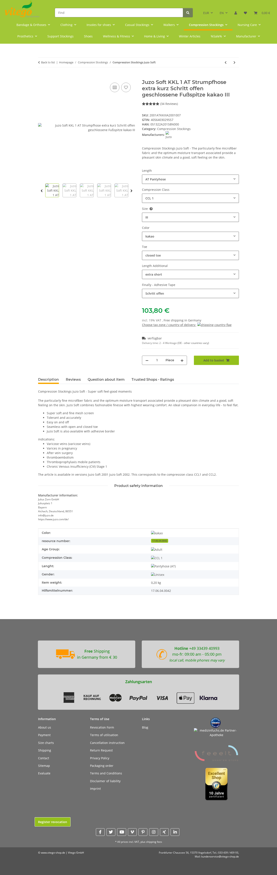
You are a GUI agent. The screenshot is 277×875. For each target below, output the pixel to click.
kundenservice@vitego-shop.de (220, 856)
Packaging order (101, 766)
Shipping (44, 750)
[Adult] (156, 549)
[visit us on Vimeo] (132, 832)
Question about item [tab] (106, 379)
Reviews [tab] (73, 379)
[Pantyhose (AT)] (163, 566)
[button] (235, 11)
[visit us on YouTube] (121, 832)
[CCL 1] (157, 557)
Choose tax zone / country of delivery (169, 325)
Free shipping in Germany (182, 320)
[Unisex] (157, 574)
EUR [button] (206, 13)
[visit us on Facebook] (100, 832)
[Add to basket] (41, 76)
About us (44, 727)
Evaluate (44, 773)
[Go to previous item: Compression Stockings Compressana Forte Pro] (225, 62)
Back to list (48, 62)
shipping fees (154, 842)
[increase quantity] (182, 360)
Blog (145, 727)
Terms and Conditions (106, 773)
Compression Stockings (174, 129)
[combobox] (190, 179)
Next (131, 190)
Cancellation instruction (107, 743)
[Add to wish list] (126, 87)
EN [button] (222, 13)
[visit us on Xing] (164, 832)
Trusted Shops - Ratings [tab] (153, 379)
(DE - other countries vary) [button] (193, 343)
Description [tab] (48, 379)
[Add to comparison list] (114, 87)
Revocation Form (102, 727)
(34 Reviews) (169, 104)
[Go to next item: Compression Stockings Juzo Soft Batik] (234, 62)
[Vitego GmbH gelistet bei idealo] (215, 722)
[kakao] (157, 532)
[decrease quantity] (147, 360)
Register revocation (52, 822)
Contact (43, 758)
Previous (41, 190)
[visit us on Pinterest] (142, 832)
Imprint (95, 789)
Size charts (46, 743)
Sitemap (44, 766)
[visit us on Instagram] (153, 832)
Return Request (101, 750)
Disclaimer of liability (105, 781)
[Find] (188, 12)
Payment (44, 735)
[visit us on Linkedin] (175, 832)
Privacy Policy (99, 758)
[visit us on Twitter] (110, 832)
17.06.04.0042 (159, 540)
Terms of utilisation (104, 735)
